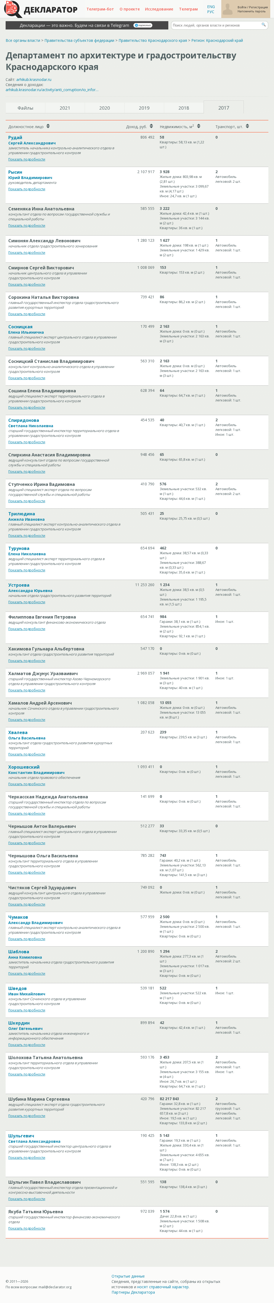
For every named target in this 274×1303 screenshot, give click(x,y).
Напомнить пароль (252, 11)
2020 (104, 108)
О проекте (130, 9)
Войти (242, 7)
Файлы (25, 108)
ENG (211, 6)
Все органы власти (23, 40)
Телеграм (188, 9)
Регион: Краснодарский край (217, 40)
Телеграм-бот (100, 9)
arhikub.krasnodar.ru (33, 79)
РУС (210, 11)
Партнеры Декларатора (133, 1292)
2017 (223, 108)
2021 (65, 108)
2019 (144, 108)
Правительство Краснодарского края (153, 40)
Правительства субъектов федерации (79, 40)
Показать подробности (26, 159)
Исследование (159, 9)
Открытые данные (128, 1276)
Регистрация (258, 7)
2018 (183, 108)
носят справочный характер (163, 1286)
